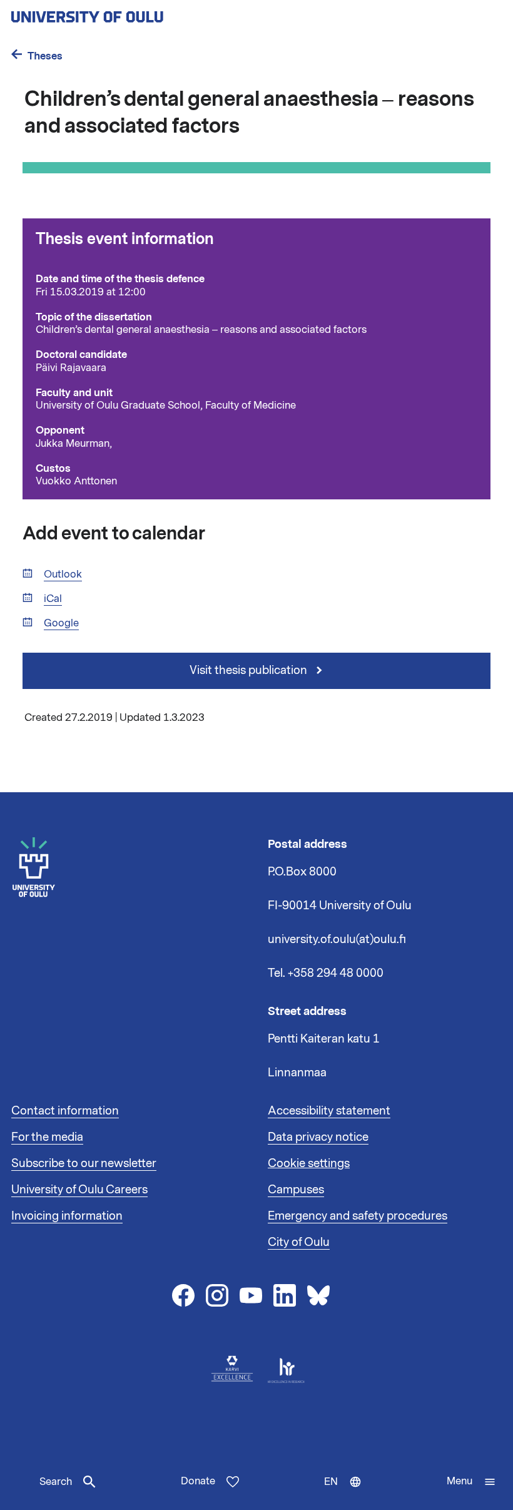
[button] (471, 1482)
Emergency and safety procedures (357, 1216)
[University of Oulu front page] (116, 13)
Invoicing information (67, 1216)
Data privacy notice (318, 1137)
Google (61, 623)
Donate (198, 1481)
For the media (47, 1137)
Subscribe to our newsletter (83, 1163)
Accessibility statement (329, 1111)
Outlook (63, 574)
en (345, 1492)
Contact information (65, 1111)
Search (55, 1482)
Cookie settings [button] (309, 1163)
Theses (45, 56)
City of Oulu (299, 1242)
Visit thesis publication (250, 670)
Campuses (296, 1189)
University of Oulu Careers (79, 1189)
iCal (53, 599)
